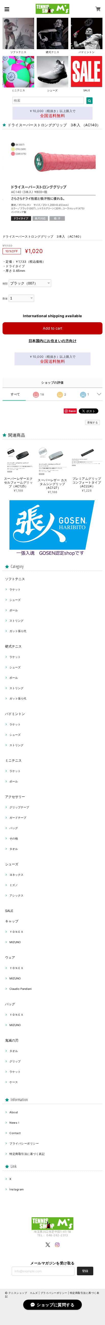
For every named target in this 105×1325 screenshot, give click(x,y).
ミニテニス (13, 760)
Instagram (16, 1189)
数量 (5, 298)
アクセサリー (15, 797)
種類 (5, 283)
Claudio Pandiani (20, 989)
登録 (85, 1271)
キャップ (11, 921)
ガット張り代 (17, 631)
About (13, 1112)
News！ (14, 1122)
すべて (15, 394)
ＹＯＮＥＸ (16, 932)
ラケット (15, 589)
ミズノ (13, 885)
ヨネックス (16, 874)
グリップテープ (19, 807)
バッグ (13, 828)
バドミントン (15, 714)
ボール (13, 610)
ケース (13, 1082)
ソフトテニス (15, 579)
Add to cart (52, 328)
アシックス (16, 895)
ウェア (10, 957)
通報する (92, 422)
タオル (13, 849)
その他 (13, 838)
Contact (15, 1133)
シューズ (15, 600)
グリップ (15, 1061)
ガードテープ (17, 817)
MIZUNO (15, 942)
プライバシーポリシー (24, 1143)
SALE (9, 911)
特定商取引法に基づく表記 (27, 1154)
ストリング (16, 620)
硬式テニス (13, 646)
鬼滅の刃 (11, 1040)
